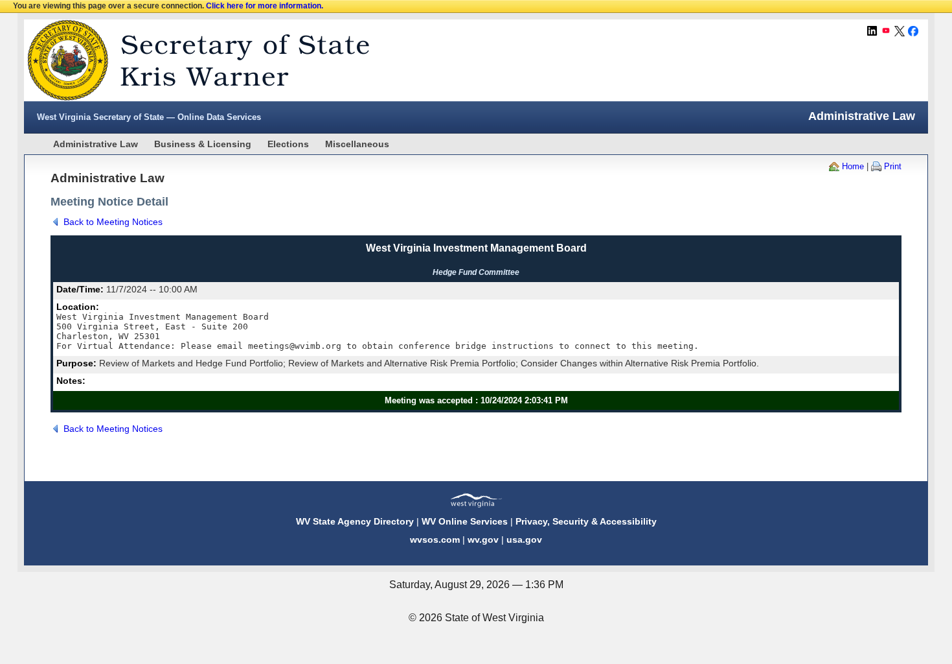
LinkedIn (872, 31)
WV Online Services (465, 521)
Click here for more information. (264, 5)
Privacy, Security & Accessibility (586, 521)
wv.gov (483, 539)
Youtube (886, 31)
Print (892, 166)
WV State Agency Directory (355, 521)
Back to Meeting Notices (113, 222)
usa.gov (524, 539)
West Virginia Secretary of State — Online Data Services (149, 117)
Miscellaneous (357, 144)
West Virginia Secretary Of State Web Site (190, 60)
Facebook (913, 31)
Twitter (899, 31)
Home (853, 166)
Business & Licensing (202, 144)
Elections (288, 144)
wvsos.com (435, 539)
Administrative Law (95, 144)
